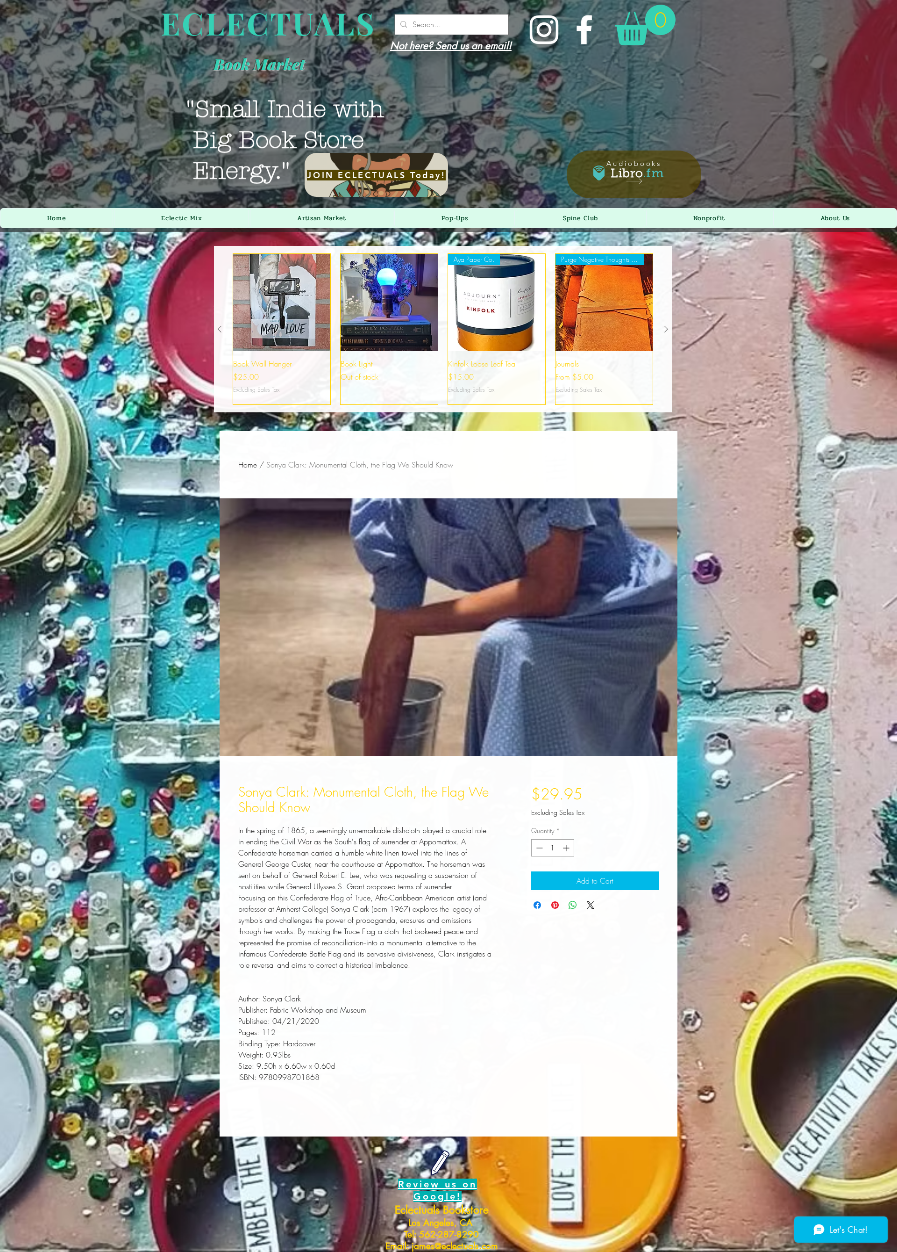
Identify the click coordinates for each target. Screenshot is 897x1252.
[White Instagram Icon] (544, 29)
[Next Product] (666, 329)
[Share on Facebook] (537, 905)
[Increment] (567, 848)
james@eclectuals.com (455, 1246)
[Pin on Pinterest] (555, 905)
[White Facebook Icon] (584, 29)
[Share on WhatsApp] (572, 905)
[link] (645, 25)
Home (247, 465)
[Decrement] (538, 848)
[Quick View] (281, 302)
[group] (443, 329)
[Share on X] (590, 905)
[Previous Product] (219, 329)
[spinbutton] (552, 848)
